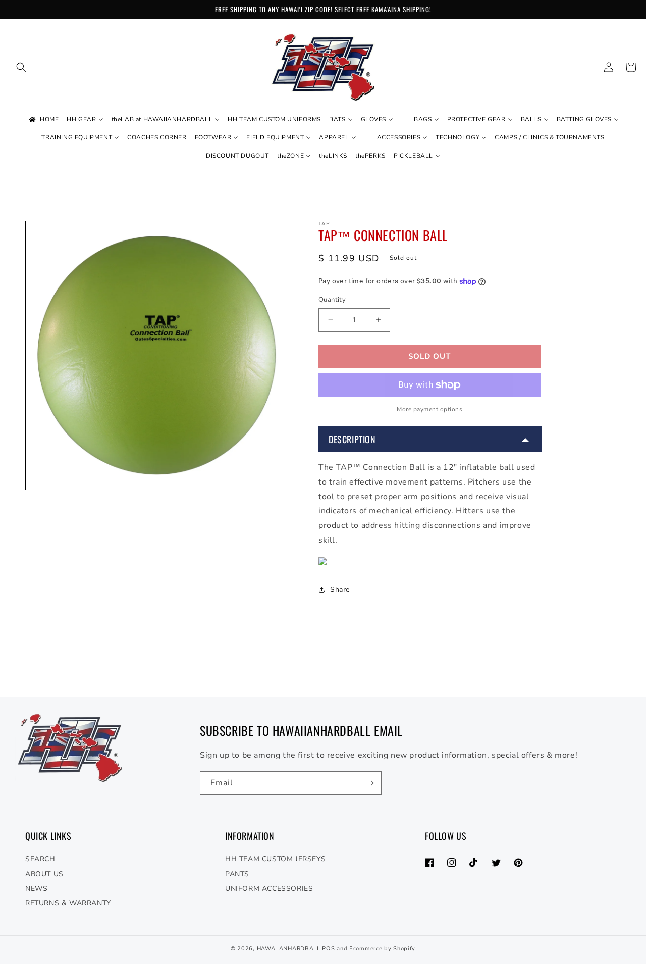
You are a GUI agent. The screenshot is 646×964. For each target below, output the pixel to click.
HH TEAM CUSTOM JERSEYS (275, 859)
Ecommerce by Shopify (382, 948)
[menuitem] (43, 120)
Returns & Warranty (68, 903)
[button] (21, 67)
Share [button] (340, 589)
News (36, 888)
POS (328, 948)
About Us (44, 874)
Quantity (332, 299)
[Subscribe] (370, 783)
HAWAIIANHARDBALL (288, 948)
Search (40, 859)
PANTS (237, 874)
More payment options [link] (429, 409)
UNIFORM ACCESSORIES (269, 888)
